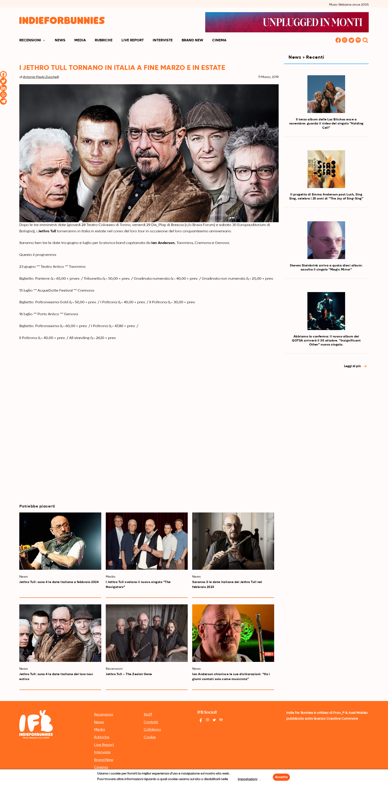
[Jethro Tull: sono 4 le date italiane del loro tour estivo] (60, 633)
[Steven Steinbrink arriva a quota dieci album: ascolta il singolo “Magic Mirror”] (326, 240)
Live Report (132, 40)
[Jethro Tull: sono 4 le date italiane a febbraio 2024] (60, 541)
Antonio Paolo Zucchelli (41, 77)
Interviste (163, 40)
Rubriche (103, 40)
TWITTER (351, 40)
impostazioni (247, 779)
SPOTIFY (358, 40)
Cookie (150, 737)
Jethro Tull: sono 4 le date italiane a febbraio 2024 (59, 582)
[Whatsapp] (3, 94)
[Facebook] (3, 74)
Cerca (365, 40)
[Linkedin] (3, 87)
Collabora (152, 730)
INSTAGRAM (345, 40)
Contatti (151, 722)
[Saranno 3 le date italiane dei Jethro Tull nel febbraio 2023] (233, 541)
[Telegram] (3, 101)
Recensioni (30, 40)
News (60, 40)
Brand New (192, 40)
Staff (148, 714)
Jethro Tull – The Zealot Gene (129, 674)
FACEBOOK (338, 40)
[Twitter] (3, 81)
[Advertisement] (326, 412)
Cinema (219, 40)
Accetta (281, 777)
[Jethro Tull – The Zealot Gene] (147, 633)
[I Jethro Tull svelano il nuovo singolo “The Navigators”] (147, 541)
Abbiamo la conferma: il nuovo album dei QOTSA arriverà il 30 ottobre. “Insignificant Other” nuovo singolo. (326, 340)
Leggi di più (353, 366)
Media (80, 40)
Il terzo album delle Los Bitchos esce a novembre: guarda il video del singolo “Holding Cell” (326, 123)
